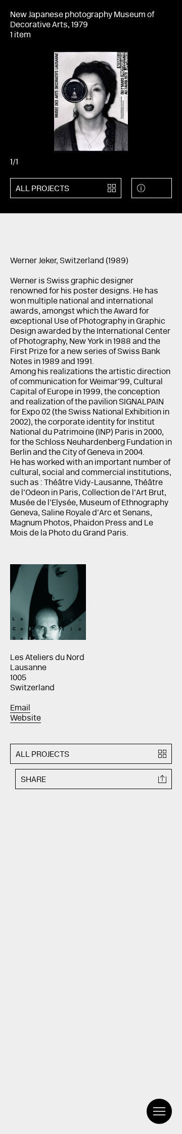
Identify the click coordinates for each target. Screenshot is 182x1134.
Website (25, 718)
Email (20, 708)
